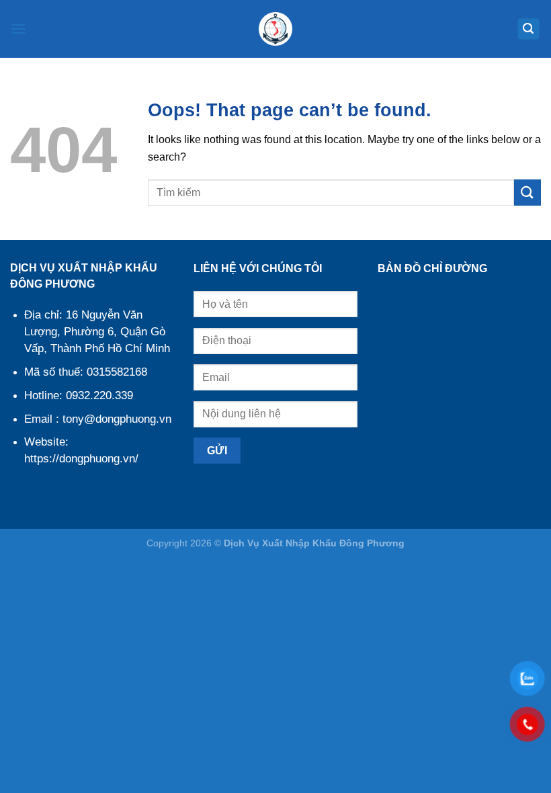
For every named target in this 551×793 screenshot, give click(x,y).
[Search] (528, 29)
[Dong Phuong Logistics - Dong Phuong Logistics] (275, 29)
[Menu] (18, 28)
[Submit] (527, 192)
